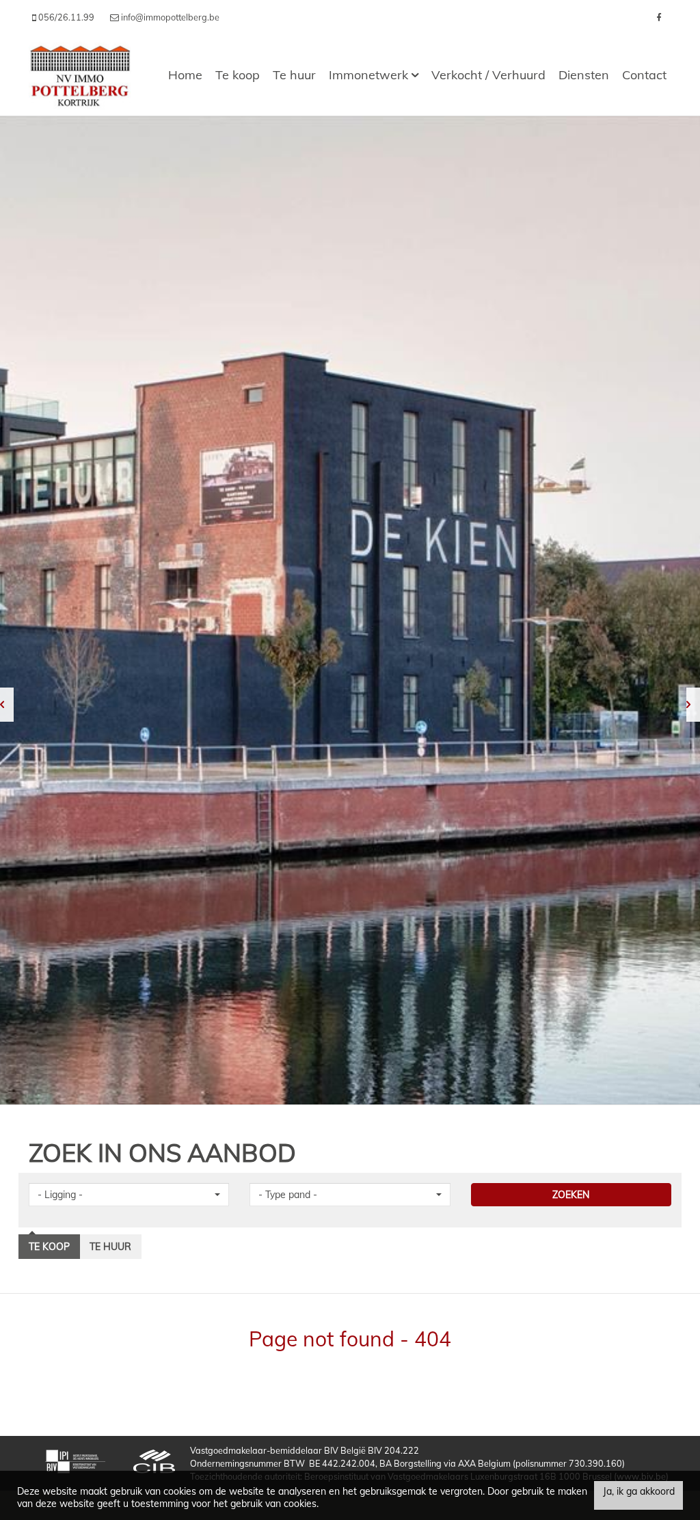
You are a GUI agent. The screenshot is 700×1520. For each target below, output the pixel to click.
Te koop (237, 75)
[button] (129, 1194)
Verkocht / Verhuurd (488, 75)
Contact (644, 75)
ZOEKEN (570, 1195)
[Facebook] (658, 17)
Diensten (583, 75)
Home (185, 75)
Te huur (294, 75)
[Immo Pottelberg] (80, 75)
